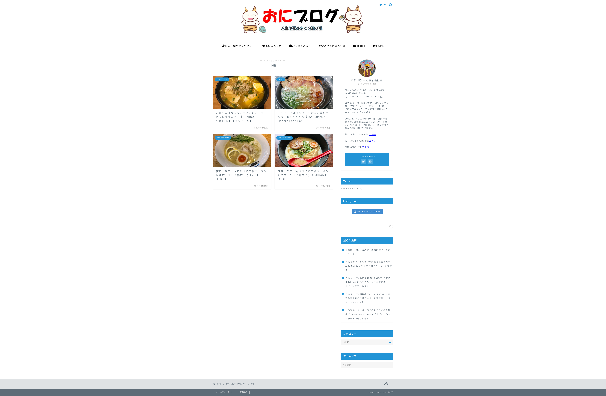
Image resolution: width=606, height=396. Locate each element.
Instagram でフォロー (368, 211)
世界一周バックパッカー (240, 45)
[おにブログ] (303, 40)
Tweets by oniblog (351, 188)
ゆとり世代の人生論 (333, 45)
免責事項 (243, 392)
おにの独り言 (273, 45)
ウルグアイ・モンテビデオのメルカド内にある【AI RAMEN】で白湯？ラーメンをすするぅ (368, 266)
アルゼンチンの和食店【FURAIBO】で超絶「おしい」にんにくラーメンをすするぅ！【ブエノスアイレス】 (368, 282)
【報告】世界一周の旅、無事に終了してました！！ (367, 252)
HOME (380, 45)
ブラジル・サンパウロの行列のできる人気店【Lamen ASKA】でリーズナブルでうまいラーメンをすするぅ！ (367, 314)
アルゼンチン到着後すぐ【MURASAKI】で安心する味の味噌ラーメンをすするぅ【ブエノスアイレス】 (367, 298)
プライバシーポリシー (225, 392)
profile (360, 45)
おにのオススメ (301, 45)
